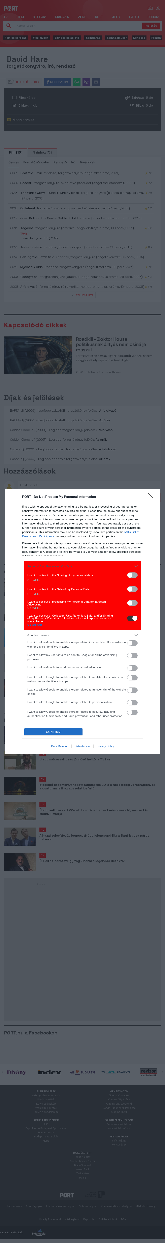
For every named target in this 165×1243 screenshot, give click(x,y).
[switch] (132, 575)
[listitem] (82, 566)
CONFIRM (53, 731)
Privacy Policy (105, 746)
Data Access (82, 746)
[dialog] (82, 621)
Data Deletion (59, 746)
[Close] (152, 497)
